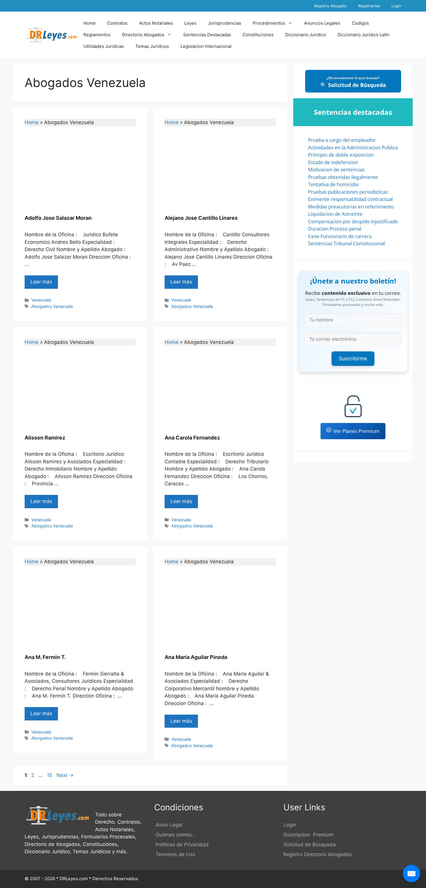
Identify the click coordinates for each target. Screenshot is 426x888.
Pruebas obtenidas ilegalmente (343, 177)
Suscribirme (353, 358)
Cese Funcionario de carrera (340, 236)
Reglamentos (96, 34)
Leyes (190, 23)
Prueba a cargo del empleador (342, 140)
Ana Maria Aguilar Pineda (196, 657)
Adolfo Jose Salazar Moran (58, 218)
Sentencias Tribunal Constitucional (346, 243)
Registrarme (369, 5)
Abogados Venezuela (52, 306)
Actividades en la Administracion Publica (353, 147)
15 (50, 775)
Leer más (41, 282)
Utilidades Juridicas (103, 46)
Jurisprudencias (224, 23)
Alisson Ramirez (45, 438)
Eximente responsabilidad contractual (350, 199)
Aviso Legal (168, 825)
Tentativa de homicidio (333, 184)
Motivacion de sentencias (336, 169)
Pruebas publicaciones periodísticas (348, 191)
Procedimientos (269, 23)
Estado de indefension (333, 162)
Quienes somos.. (174, 835)
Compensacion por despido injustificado (353, 221)
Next (65, 775)
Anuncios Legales (322, 23)
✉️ (411, 873)
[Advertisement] (80, 174)
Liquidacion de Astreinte (335, 213)
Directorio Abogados (143, 34)
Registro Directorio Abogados (317, 854)
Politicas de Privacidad (181, 844)
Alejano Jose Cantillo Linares (201, 218)
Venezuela (41, 299)
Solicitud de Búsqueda (309, 844)
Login (396, 5)
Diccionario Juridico (305, 34)
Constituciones (258, 34)
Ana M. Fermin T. (45, 657)
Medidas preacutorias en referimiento (351, 206)
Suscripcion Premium (308, 835)
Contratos (117, 23)
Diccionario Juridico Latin (363, 34)
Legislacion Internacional (206, 46)
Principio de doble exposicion (341, 154)
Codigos (360, 23)
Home (89, 23)
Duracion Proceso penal (334, 228)
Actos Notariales (156, 23)
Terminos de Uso (174, 854)
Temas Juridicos (152, 46)
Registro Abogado (330, 5)
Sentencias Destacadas (207, 34)
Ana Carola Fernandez (192, 438)
